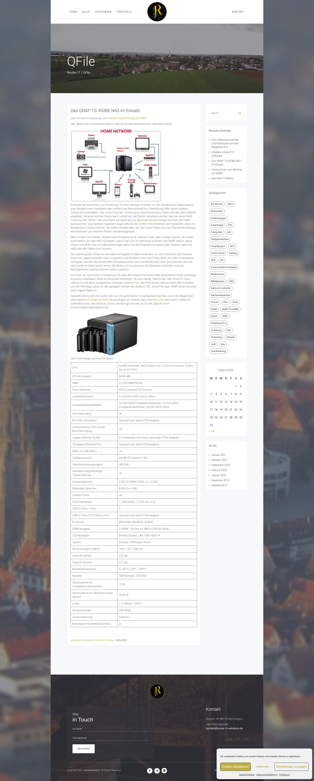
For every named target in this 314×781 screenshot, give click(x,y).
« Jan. (212, 431)
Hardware (88, 640)
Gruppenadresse (220, 239)
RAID (225, 316)
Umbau (110, 640)
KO (222, 260)
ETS (230, 225)
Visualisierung (218, 351)
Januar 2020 (219, 475)
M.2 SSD (158, 299)
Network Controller (221, 288)
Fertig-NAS (216, 232)
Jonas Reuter (90, 770)
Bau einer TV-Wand (222, 178)
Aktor (231, 204)
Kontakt (238, 12)
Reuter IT (73, 72)
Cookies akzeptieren (235, 766)
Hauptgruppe (218, 246)
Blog (86, 12)
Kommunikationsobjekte (224, 267)
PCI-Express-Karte (97, 299)
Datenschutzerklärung (266, 774)
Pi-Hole (214, 302)
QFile (235, 302)
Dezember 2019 (220, 480)
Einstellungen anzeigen (291, 766)
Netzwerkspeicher (220, 295)
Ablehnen (262, 766)
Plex (136, 282)
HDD (232, 246)
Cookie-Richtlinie (247, 774)
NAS (231, 281)
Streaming (216, 337)
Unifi (213, 344)
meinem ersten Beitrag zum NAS (126, 118)
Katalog (233, 253)
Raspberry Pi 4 (218, 323)
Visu (223, 344)
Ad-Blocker (217, 204)
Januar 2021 (219, 454)
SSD (228, 330)
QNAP (214, 309)
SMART (143, 224)
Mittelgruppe (217, 281)
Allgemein (76, 640)
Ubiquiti (231, 337)
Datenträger (217, 225)
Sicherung (216, 330)
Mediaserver (217, 274)
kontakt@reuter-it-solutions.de (224, 728)
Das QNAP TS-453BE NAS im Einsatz (105, 110)
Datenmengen (218, 218)
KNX (213, 260)
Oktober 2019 (219, 485)
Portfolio (124, 12)
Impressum (284, 774)
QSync (214, 316)
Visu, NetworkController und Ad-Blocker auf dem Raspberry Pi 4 (225, 143)
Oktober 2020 (219, 460)
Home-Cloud (217, 253)
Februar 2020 (219, 470)
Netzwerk (100, 640)
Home (73, 12)
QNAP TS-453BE (230, 309)
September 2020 (221, 465)
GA (229, 232)
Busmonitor (217, 211)
